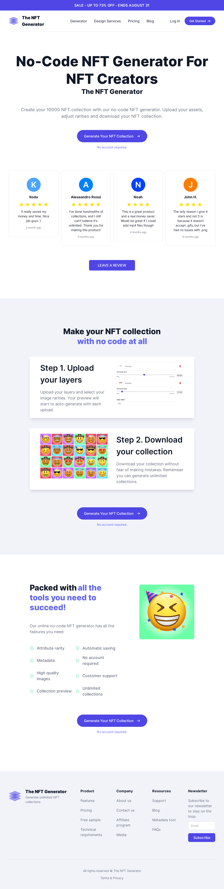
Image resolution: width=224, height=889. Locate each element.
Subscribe (201, 837)
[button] (34, 21)
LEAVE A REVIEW (112, 265)
